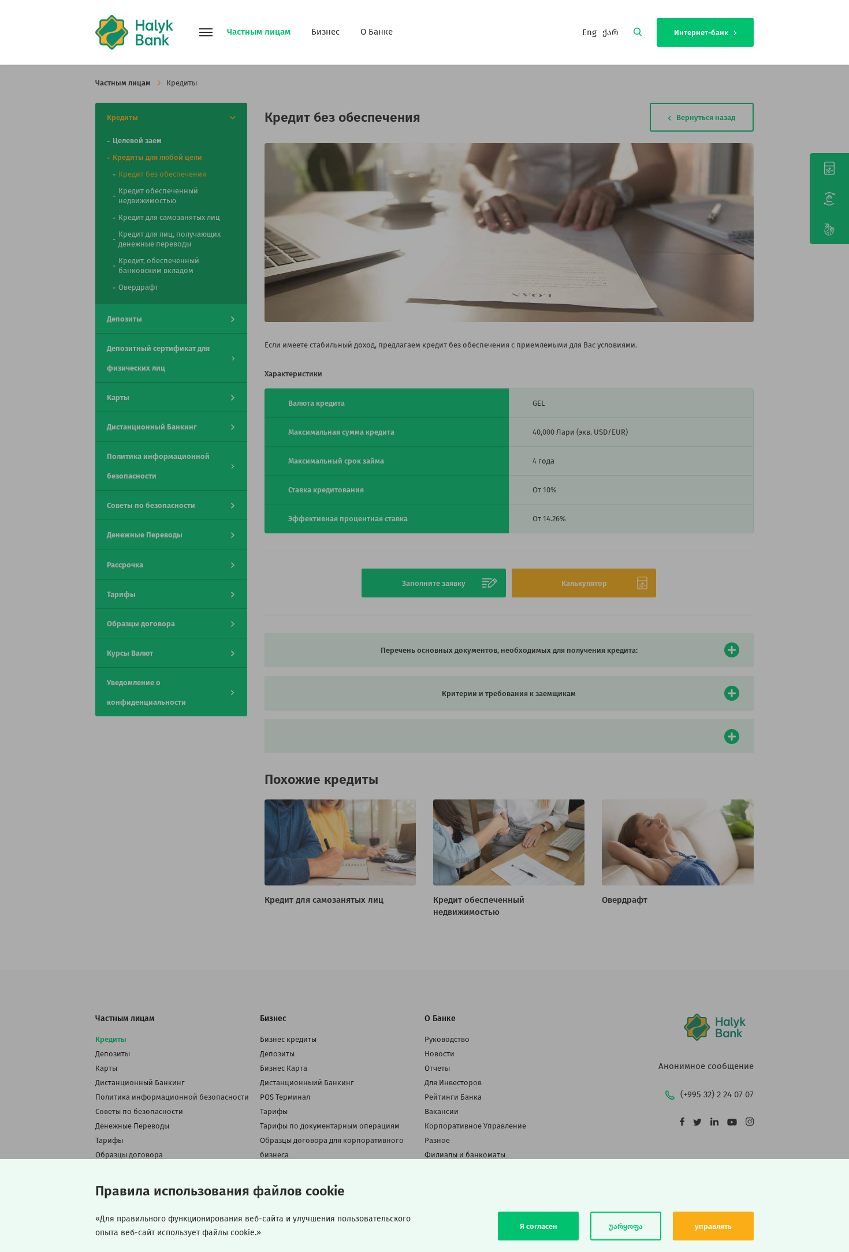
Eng (589, 32)
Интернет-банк (702, 32)
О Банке (376, 32)
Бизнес (325, 32)
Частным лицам (259, 32)
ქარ (610, 32)
